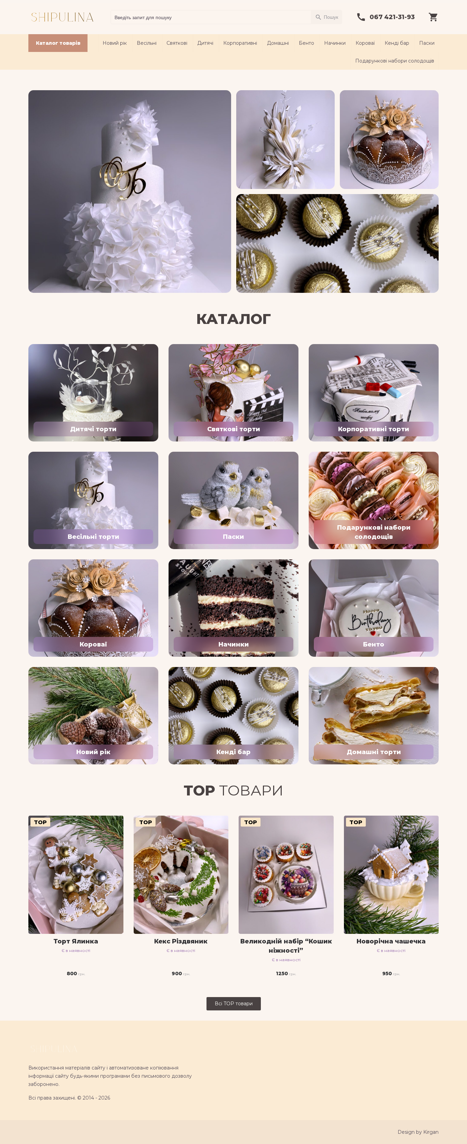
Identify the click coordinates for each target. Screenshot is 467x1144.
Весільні (147, 43)
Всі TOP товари (234, 1003)
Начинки (335, 43)
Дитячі (205, 43)
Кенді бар (397, 43)
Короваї (365, 43)
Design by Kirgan (418, 1132)
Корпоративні (240, 43)
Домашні (278, 43)
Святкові (176, 43)
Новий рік (115, 43)
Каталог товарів (58, 43)
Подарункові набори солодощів (394, 61)
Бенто (306, 43)
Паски (427, 43)
